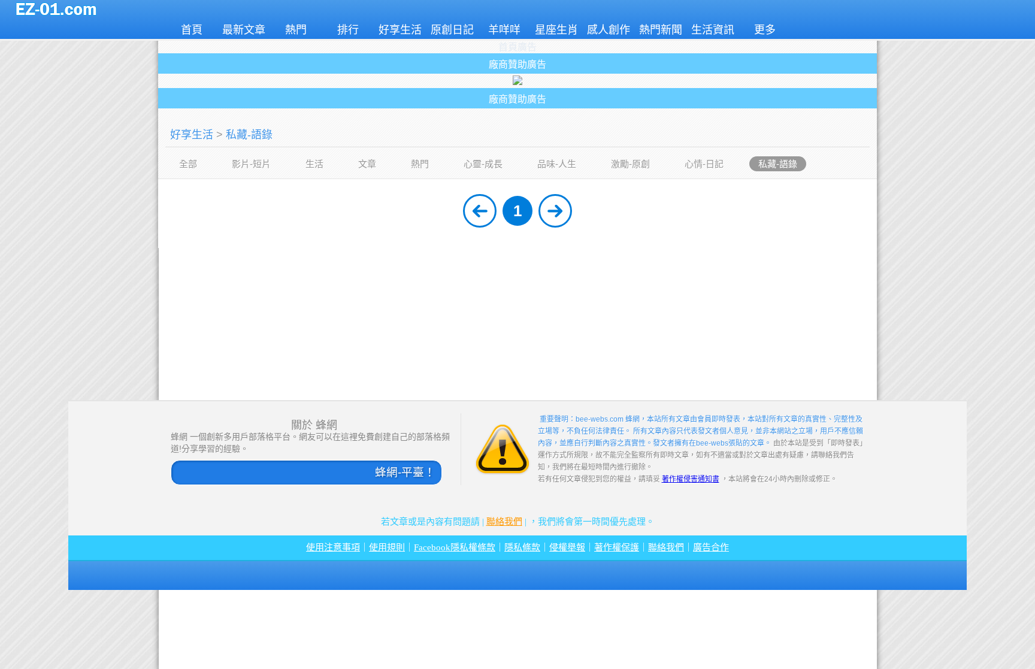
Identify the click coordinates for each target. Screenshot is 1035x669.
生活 (314, 164)
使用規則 (387, 547)
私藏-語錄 (249, 135)
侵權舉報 (567, 547)
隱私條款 (522, 547)
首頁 (191, 30)
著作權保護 (616, 547)
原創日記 (452, 30)
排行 (348, 30)
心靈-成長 (483, 164)
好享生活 (400, 30)
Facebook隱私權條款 (454, 547)
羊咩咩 (504, 30)
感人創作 (608, 30)
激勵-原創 (630, 164)
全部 (188, 164)
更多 (765, 30)
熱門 (296, 30)
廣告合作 (711, 547)
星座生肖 (556, 30)
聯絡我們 (504, 521)
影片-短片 (251, 164)
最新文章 (243, 30)
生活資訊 (712, 30)
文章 (367, 164)
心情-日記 (704, 164)
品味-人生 (556, 164)
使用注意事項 (333, 547)
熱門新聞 (660, 30)
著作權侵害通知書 (690, 479)
